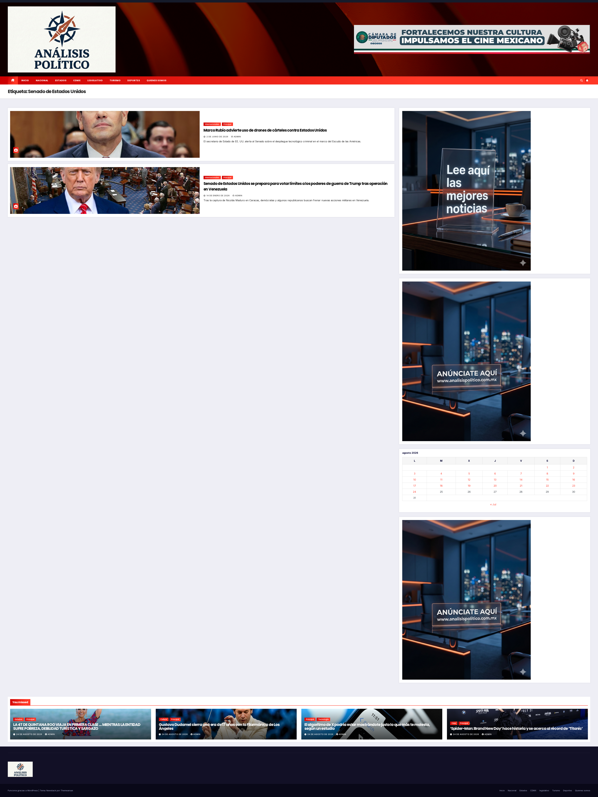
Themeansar (67, 790)
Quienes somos (156, 80)
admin (237, 136)
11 (441, 479)
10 (414, 479)
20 (495, 485)
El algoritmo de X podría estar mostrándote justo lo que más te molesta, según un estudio (367, 726)
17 (414, 485)
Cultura (163, 719)
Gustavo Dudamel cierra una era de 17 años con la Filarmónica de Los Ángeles (219, 726)
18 (441, 485)
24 (414, 491)
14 (521, 479)
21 (521, 485)
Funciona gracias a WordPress (23, 790)
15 (547, 479)
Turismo (115, 80)
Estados (60, 80)
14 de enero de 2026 (218, 195)
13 (495, 479)
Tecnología (323, 719)
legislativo (95, 80)
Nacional (42, 80)
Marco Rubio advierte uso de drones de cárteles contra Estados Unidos (265, 130)
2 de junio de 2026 (217, 136)
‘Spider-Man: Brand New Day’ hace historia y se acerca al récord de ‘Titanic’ (516, 728)
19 (469, 485)
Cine (454, 723)
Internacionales (212, 124)
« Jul (493, 504)
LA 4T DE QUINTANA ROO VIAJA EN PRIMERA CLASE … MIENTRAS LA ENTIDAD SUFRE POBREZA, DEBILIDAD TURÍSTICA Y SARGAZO (76, 726)
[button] (581, 80)
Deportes (133, 80)
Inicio (25, 80)
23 (573, 485)
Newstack (51, 790)
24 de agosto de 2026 (29, 734)
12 (469, 479)
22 (547, 485)
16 (573, 479)
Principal (227, 124)
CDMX (77, 80)
